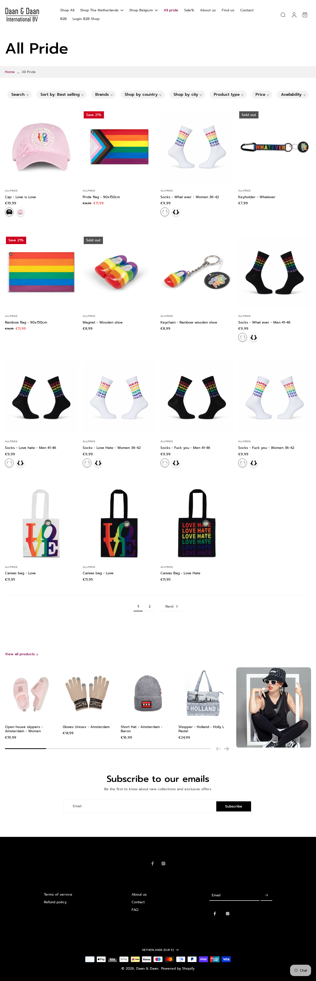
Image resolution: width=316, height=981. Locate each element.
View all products (20, 654)
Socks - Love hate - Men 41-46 (30, 447)
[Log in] (293, 14)
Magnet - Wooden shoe (103, 322)
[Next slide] (226, 749)
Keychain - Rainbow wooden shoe (188, 322)
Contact (138, 902)
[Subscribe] (266, 895)
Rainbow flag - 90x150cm (26, 322)
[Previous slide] (218, 749)
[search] (282, 14)
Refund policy (55, 902)
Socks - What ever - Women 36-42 (189, 197)
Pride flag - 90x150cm (101, 197)
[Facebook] (152, 863)
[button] (19, 94)
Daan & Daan (147, 968)
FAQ (135, 909)
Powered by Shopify (178, 968)
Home (10, 72)
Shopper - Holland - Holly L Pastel (201, 729)
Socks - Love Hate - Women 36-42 (112, 447)
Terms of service (58, 894)
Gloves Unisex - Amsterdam (86, 727)
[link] (37, 654)
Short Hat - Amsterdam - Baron (141, 729)
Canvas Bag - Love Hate (180, 573)
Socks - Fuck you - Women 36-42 (266, 447)
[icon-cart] (304, 14)
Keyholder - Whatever (257, 197)
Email (77, 806)
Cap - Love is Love (20, 197)
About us (139, 894)
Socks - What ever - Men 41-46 (264, 322)
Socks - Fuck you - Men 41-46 (185, 447)
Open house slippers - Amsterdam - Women (24, 729)
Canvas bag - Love (20, 573)
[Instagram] (163, 863)
